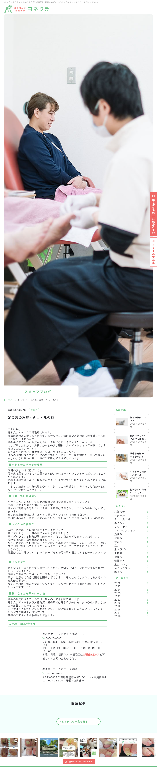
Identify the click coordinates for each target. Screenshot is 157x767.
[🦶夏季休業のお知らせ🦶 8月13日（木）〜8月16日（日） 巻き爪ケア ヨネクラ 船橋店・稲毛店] (49, 747)
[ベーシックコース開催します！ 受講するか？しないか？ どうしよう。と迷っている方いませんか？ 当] (88, 747)
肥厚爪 (118, 557)
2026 (117, 583)
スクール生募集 (153, 254)
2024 (117, 590)
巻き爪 (118, 542)
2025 (117, 586)
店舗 (117, 545)
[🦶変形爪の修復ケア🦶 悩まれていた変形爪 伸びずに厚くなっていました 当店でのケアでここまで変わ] (29, 747)
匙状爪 (118, 534)
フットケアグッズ (125, 530)
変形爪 (118, 538)
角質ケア (119, 560)
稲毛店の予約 (153, 207)
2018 (117, 609)
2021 (117, 599)
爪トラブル (121, 549)
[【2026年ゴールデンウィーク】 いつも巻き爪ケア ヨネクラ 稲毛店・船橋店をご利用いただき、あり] (68, 747)
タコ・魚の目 (122, 519)
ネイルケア (121, 523)
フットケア (121, 526)
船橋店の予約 (153, 226)
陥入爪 (118, 572)
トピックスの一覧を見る (73, 721)
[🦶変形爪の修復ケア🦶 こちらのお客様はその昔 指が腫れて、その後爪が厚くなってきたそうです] (9, 747)
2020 (117, 603)
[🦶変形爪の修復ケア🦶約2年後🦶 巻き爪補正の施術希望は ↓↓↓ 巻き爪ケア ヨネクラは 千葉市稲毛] (128, 747)
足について (121, 564)
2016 (117, 616)
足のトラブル (122, 568)
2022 (117, 596)
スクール (119, 515)
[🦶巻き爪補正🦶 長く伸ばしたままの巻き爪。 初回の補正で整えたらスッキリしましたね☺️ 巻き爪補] (108, 747)
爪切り (118, 553)
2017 (117, 613)
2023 (117, 593)
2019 (117, 606)
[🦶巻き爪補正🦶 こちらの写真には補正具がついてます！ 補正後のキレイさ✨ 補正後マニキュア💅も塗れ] (148, 747)
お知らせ (119, 511)
